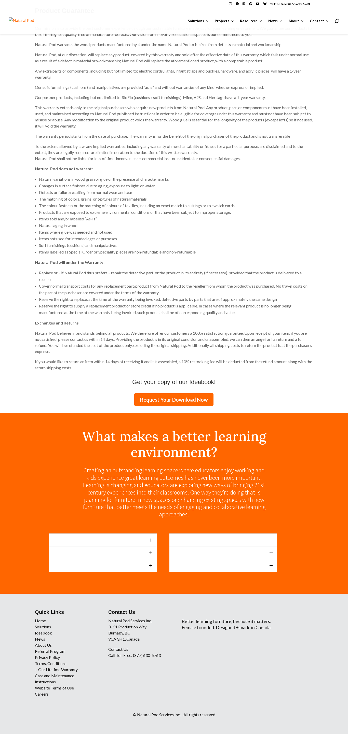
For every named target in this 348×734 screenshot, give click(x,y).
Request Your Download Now (174, 400)
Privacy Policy (47, 657)
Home (40, 620)
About (293, 21)
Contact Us (118, 649)
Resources (249, 21)
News (273, 21)
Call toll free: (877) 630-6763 (290, 4)
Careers (42, 693)
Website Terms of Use (54, 687)
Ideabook (43, 632)
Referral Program (50, 651)
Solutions (196, 21)
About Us (43, 645)
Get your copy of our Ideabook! (174, 381)
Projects (222, 21)
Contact (317, 21)
